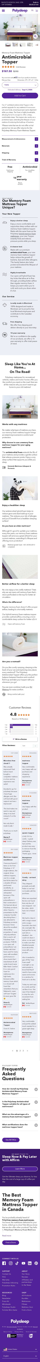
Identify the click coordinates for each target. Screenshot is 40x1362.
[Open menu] (3, 11)
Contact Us (6, 1274)
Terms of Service (31, 1331)
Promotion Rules (8, 1285)
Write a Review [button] (21, 739)
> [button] (27, 1051)
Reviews (25, 1277)
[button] (36, 10)
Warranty (5, 1280)
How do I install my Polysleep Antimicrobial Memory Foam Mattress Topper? (15, 1091)
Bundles (25, 1298)
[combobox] (20, 1349)
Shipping (5, 153)
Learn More (20, 1169)
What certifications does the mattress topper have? (15, 1126)
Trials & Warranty (9, 160)
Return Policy (8, 1331)
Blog (4, 1295)
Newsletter (6, 1298)
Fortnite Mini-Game (9, 1310)
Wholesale (6, 1304)
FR (32, 11)
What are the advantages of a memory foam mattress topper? (16, 1116)
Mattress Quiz (27, 1307)
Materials (5, 146)
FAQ (4, 1277)
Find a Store (11, 1243)
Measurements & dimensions (13, 139)
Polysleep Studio (9, 1307)
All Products (26, 1295)
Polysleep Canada (12, 1326)
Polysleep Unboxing (10, 1283)
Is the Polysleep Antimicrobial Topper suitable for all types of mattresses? (16, 1104)
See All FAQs (11, 1140)
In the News (26, 1285)
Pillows (24, 1304)
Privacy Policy (19, 1331)
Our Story (26, 1274)
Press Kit (5, 1301)
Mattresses (26, 1301)
